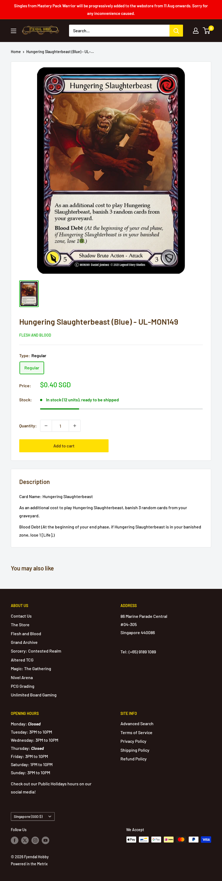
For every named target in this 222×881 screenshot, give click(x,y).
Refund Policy (133, 758)
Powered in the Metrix (29, 863)
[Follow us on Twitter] (25, 840)
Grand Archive (24, 642)
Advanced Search (137, 723)
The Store (20, 624)
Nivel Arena (22, 677)
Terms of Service (136, 732)
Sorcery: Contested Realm (36, 650)
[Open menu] (13, 31)
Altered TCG (22, 659)
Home (16, 51)
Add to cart (63, 445)
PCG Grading (22, 686)
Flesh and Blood (35, 335)
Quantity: (28, 425)
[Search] (176, 31)
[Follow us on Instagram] (35, 840)
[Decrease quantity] (46, 425)
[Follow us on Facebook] (14, 840)
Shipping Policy (134, 750)
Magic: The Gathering (31, 668)
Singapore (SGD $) (28, 816)
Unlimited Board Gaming (34, 694)
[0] (206, 30)
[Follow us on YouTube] (45, 840)
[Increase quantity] (74, 425)
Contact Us (21, 615)
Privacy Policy (133, 741)
